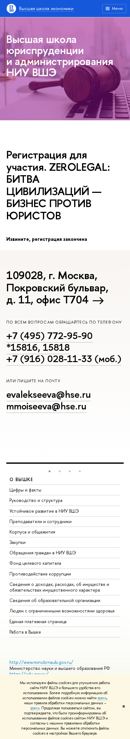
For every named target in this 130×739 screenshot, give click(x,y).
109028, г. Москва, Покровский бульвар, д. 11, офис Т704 (57, 287)
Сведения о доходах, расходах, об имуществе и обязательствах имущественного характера (59, 587)
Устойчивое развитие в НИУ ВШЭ (44, 511)
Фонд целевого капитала (35, 563)
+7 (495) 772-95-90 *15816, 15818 (49, 341)
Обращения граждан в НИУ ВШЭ (42, 553)
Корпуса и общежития (32, 532)
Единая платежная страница (38, 621)
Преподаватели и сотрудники (40, 521)
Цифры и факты (25, 490)
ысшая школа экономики (46, 8)
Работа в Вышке (25, 632)
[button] (49, 471)
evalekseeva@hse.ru (48, 394)
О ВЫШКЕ (21, 479)
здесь (102, 697)
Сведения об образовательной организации (54, 600)
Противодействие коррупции (40, 574)
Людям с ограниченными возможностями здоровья (62, 611)
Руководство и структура (35, 500)
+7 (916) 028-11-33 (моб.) (63, 358)
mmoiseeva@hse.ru (46, 406)
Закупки (17, 542)
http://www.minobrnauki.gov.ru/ (41, 662)
